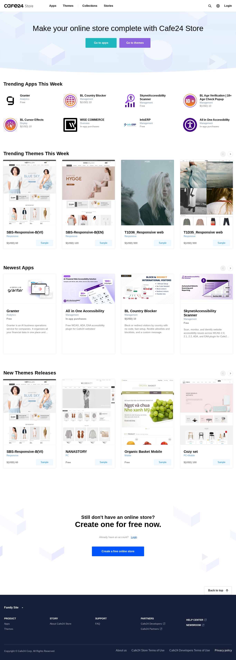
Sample (44, 243)
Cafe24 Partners (150, 628)
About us (121, 650)
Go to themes (135, 42)
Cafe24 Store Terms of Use (147, 650)
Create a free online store (118, 551)
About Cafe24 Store (60, 623)
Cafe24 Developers (151, 623)
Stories (108, 5)
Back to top (215, 590)
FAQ (97, 623)
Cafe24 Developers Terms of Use (189, 650)
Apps (52, 5)
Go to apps (101, 42)
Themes (68, 5)
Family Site (11, 607)
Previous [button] (223, 154)
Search (210, 6)
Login (228, 5)
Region (218, 6)
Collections (89, 5)
